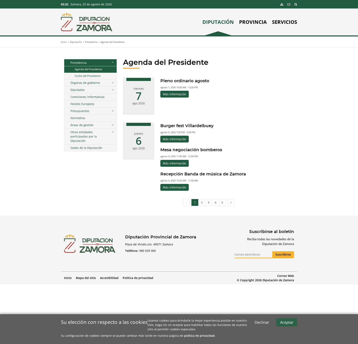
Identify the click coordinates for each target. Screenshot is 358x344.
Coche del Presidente (87, 76)
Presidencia (91, 41)
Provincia (253, 22)
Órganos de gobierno (85, 83)
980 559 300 (147, 251)
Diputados (77, 90)
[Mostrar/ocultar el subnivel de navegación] (112, 62)
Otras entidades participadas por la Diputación (83, 136)
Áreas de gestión (82, 125)
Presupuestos (79, 111)
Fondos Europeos (82, 104)
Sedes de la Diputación (86, 148)
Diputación (218, 22)
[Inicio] (86, 22)
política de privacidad (199, 336)
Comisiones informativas (87, 97)
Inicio (64, 41)
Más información (174, 94)
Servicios (284, 22)
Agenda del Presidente (112, 41)
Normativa (77, 118)
